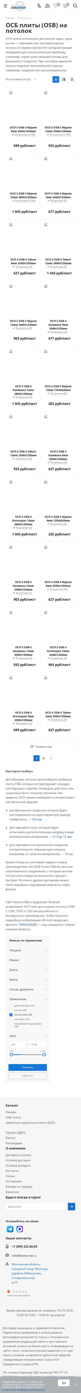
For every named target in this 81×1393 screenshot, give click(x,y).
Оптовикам (13, 1181)
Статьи (10, 1176)
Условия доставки (18, 1160)
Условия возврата (18, 1165)
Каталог (12, 1105)
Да (64, 1382)
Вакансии (12, 1192)
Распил (10, 1138)
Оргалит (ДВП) (15, 1132)
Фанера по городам (19, 1186)
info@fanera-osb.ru (24, 1255)
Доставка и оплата (18, 1155)
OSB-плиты (13, 1117)
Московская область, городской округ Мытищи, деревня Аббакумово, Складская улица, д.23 (30, 1273)
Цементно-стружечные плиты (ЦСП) (30, 1122)
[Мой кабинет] (47, 6)
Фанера (11, 1112)
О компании (16, 1148)
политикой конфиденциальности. (24, 1389)
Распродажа (14, 1143)
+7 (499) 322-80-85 (24, 1246)
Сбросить (27, 1075)
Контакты (12, 1171)
